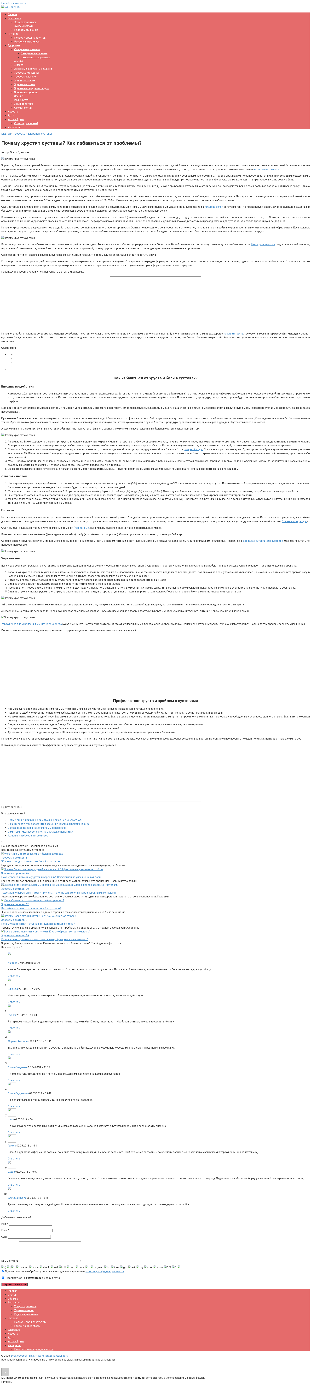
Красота (13, 111)
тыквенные (82, 527)
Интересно (14, 127)
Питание (13, 33)
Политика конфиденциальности (33, 1349)
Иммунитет (21, 99)
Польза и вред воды (294, 521)
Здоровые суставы (26, 92)
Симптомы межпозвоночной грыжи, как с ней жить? (40, 831)
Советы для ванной (26, 123)
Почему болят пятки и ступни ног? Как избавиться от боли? (38, 923)
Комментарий (9, 1260)
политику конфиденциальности (105, 1271)
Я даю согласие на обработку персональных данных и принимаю (64, 1271)
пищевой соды (193, 449)
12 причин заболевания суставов (28, 835)
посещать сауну (233, 333)
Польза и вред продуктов (30, 37)
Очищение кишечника (34, 53)
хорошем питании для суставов (263, 540)
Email (5, 1230)
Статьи (12, 1294)
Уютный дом (16, 119)
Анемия (18, 61)
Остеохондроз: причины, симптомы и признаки (37, 827)
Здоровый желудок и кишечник (33, 68)
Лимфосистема (23, 103)
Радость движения (26, 29)
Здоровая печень (24, 80)
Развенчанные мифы (27, 41)
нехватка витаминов (266, 169)
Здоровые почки (24, 84)
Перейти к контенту (13, 3)
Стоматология (23, 107)
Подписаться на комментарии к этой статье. (33, 1277)
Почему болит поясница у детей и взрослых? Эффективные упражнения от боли (51, 877)
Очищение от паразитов (35, 57)
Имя (4, 1223)
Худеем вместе (24, 26)
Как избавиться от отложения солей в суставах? (31, 908)
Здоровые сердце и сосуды (31, 88)
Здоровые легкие (25, 76)
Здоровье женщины (26, 72)
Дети (11, 115)
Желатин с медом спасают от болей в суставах (30, 861)
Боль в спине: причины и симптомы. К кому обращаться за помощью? (44, 939)
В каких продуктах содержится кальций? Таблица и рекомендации (48, 823)
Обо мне (13, 1298)
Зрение (18, 96)
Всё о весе (14, 18)
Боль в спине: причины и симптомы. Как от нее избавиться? (45, 820)
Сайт (4, 1236)
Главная (12, 14)
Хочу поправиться (25, 22)
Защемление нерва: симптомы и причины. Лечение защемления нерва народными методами (58, 892)
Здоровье (14, 45)
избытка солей (214, 206)
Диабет (18, 64)
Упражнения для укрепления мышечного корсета (31, 624)
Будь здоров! (19, 1355)
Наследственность (263, 244)
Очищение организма (27, 49)
